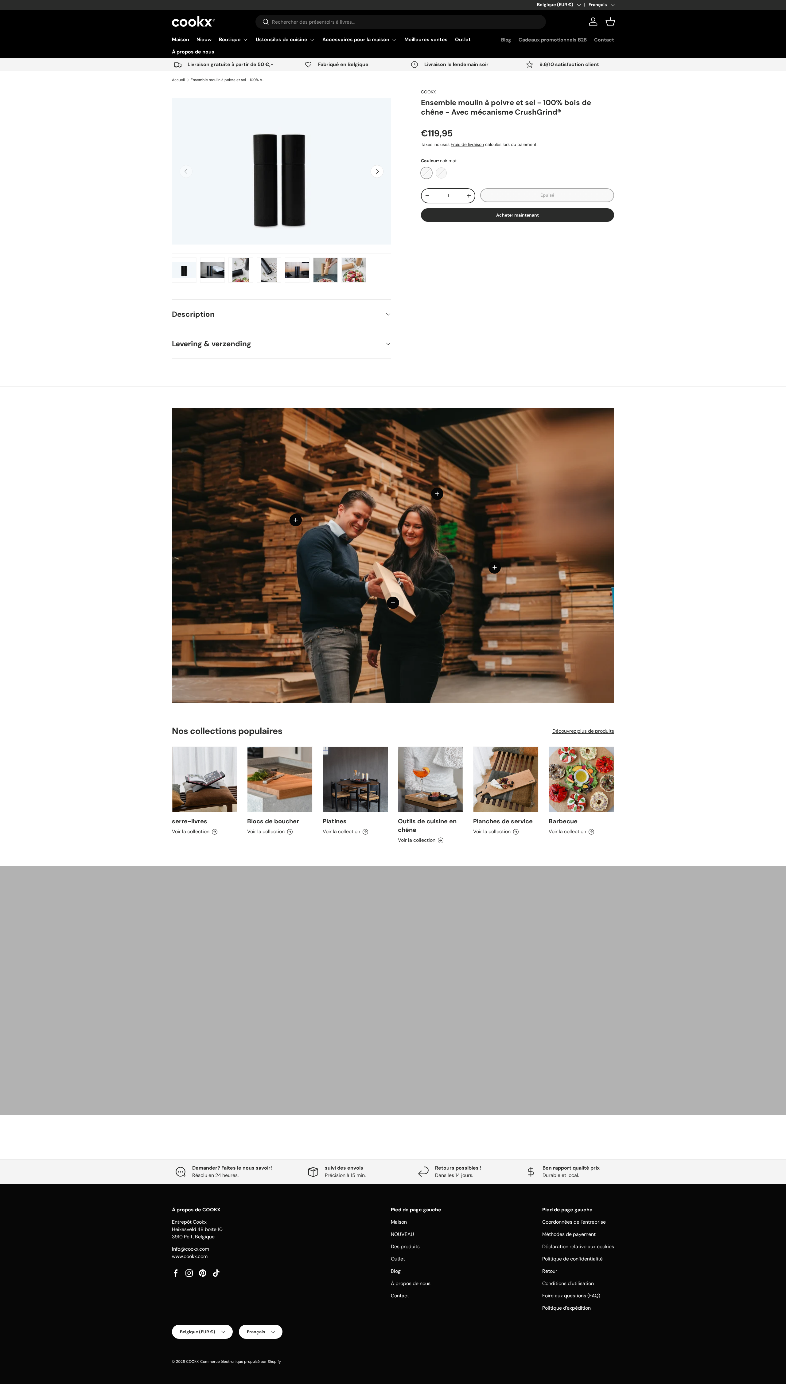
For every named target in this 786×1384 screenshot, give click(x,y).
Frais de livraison (467, 144)
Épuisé (547, 195)
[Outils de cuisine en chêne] (430, 779)
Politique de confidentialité (572, 1259)
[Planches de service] (505, 779)
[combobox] (400, 22)
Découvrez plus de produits (583, 730)
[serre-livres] (204, 779)
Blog (506, 40)
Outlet (463, 39)
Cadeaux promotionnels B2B (553, 40)
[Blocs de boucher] (279, 779)
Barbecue (563, 821)
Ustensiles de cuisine (281, 39)
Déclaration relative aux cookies (578, 1246)
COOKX (428, 92)
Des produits (405, 1246)
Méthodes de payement (569, 1234)
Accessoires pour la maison (355, 39)
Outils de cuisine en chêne (427, 825)
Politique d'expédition (566, 1308)
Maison (180, 39)
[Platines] (355, 779)
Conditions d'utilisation (568, 1283)
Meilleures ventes (426, 39)
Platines (335, 821)
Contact (604, 40)
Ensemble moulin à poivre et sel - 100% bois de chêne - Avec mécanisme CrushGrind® (227, 80)
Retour (549, 1271)
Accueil (178, 80)
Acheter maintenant (517, 215)
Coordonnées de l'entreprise (574, 1222)
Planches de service (503, 821)
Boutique (230, 39)
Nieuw (204, 39)
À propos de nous (193, 52)
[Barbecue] (581, 779)
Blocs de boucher (273, 821)
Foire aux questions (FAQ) (571, 1295)
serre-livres (189, 821)
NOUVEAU (402, 1234)
